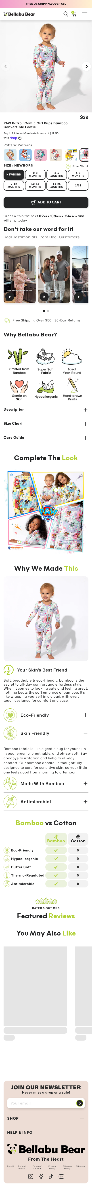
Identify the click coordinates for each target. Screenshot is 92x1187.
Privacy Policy (52, 1167)
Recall (10, 1166)
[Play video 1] (20, 274)
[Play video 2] (54, 274)
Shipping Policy (67, 1167)
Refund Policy (22, 1167)
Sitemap (80, 1166)
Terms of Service (37, 1167)
